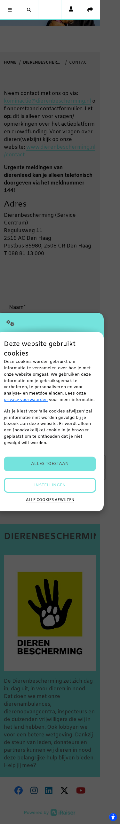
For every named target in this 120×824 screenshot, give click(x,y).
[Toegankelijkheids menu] (113, 817)
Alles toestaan (50, 464)
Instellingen (50, 485)
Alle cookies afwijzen (50, 500)
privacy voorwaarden (26, 400)
